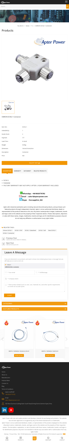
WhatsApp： (27, 193)
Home (27, 26)
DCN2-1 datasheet (30, 230)
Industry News (6, 380)
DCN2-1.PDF (18, 230)
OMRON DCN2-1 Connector (12, 267)
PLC (32, 26)
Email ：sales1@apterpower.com (35, 196)
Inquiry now (33, 163)
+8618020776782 (38, 193)
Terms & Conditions (7, 389)
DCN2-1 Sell (42, 230)
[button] (2, 339)
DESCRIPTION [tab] (7, 171)
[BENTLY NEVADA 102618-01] (19, 334)
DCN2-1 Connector (8, 233)
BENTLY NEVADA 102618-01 (19, 351)
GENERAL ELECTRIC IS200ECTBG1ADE (50, 351)
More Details (19, 355)
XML (19, 434)
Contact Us (5, 383)
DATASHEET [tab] (27, 171)
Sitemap (6, 434)
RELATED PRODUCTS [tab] (40, 171)
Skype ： (25, 200)
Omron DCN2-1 (7, 230)
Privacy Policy (13, 434)
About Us (4, 375)
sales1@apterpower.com (12, 400)
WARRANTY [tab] (17, 171)
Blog (3, 386)
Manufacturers (6, 377)
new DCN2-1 (52, 230)
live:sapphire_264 (36, 200)
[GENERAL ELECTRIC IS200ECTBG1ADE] (50, 334)
